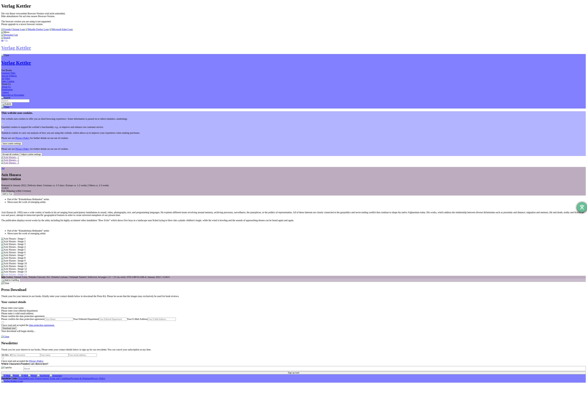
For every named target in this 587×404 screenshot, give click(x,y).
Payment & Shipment (81, 378)
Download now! (9, 328)
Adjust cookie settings (31, 154)
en (6, 40)
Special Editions (9, 75)
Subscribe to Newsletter (12, 95)
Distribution (7, 89)
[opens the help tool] (582, 207)
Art (2, 168)
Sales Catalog (7, 81)
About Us (6, 86)
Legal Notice (35, 378)
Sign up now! (293, 373)
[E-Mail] (5, 375)
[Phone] (14, 375)
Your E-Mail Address (137, 319)
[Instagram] (56, 375)
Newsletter (23, 378)
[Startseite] (12, 381)
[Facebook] (43, 375)
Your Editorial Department (86, 319)
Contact (5, 92)
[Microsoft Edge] (61, 29)
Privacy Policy (22, 138)
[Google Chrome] (13, 29)
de (2, 40)
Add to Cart (7, 194)
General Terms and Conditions (56, 378)
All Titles (5, 78)
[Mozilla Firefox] (37, 29)
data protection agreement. (42, 325)
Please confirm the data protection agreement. (23, 319)
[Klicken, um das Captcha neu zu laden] (12, 368)
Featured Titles (8, 73)
